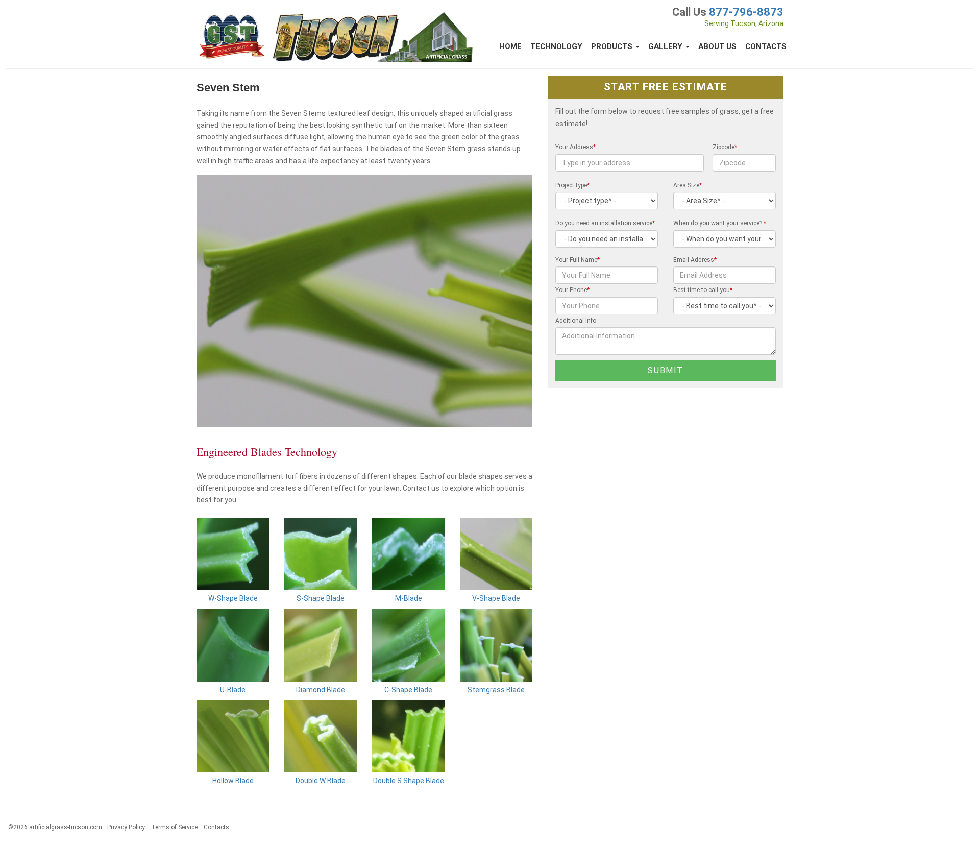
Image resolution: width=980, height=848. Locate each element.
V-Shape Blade (496, 598)
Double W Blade (321, 781)
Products (612, 46)
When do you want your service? (719, 223)
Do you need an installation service (605, 223)
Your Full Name (577, 259)
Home (510, 46)
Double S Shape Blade (408, 781)
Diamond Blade (320, 690)
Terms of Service (174, 827)
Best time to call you (702, 290)
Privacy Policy (126, 827)
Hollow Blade (233, 781)
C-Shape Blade (408, 690)
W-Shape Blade (233, 598)
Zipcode (725, 147)
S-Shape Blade (321, 598)
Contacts (766, 46)
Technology (556, 46)
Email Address (695, 259)
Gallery (666, 46)
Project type (572, 185)
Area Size (687, 185)
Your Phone (572, 290)
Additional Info (575, 320)
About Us (717, 46)
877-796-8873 (746, 12)
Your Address (575, 147)
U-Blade (233, 690)
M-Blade (408, 598)
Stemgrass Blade (496, 690)
